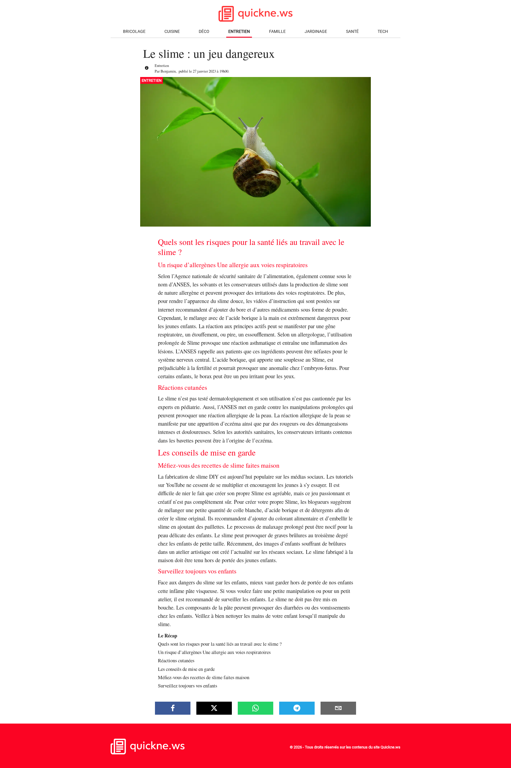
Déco (204, 31)
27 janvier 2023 (204, 71)
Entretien (239, 31)
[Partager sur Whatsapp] (255, 708)
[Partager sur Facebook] (172, 708)
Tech (383, 31)
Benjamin (168, 71)
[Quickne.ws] (148, 753)
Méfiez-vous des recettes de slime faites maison (203, 677)
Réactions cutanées (176, 660)
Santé (352, 31)
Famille (277, 31)
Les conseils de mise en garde (186, 669)
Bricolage (134, 31)
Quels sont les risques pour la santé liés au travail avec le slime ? (220, 643)
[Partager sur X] (214, 708)
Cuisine (172, 31)
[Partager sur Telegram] (297, 708)
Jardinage (316, 31)
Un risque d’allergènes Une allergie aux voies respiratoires (214, 652)
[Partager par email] (338, 708)
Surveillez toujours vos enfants (187, 685)
